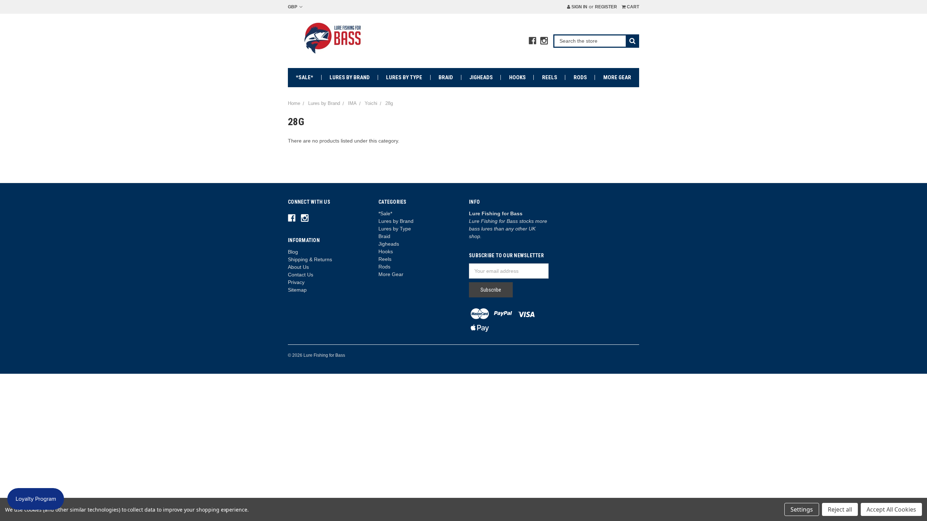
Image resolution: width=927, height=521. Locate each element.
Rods (580, 77)
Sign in (578, 6)
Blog (293, 252)
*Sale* (304, 77)
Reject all (840, 509)
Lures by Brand (350, 77)
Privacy (296, 282)
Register (606, 6)
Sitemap (297, 290)
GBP (293, 6)
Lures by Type (404, 77)
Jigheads (481, 77)
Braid (446, 77)
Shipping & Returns (310, 259)
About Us (298, 267)
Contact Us (300, 275)
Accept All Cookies (891, 509)
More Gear (617, 77)
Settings (801, 509)
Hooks (517, 77)
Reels (549, 77)
